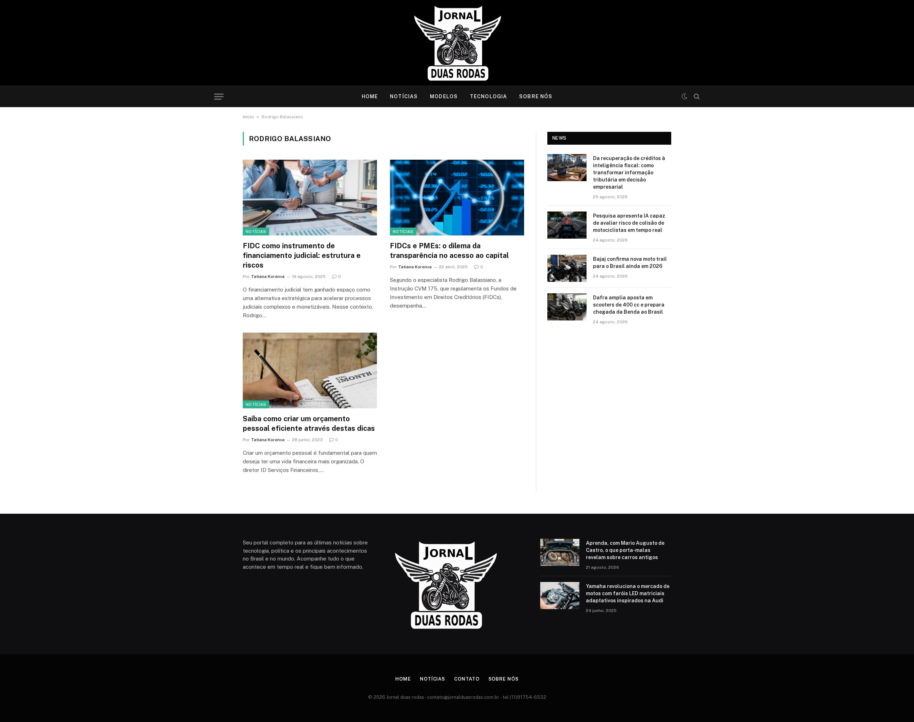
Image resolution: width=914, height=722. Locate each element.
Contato (466, 679)
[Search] (696, 97)
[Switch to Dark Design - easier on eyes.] (684, 96)
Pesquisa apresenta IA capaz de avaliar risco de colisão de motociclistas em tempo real (629, 223)
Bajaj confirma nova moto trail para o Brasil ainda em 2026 (630, 262)
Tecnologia (488, 96)
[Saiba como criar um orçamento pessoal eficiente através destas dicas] (310, 370)
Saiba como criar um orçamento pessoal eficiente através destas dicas (309, 423)
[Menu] (219, 97)
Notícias (404, 96)
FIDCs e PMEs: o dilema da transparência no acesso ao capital (449, 251)
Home (370, 96)
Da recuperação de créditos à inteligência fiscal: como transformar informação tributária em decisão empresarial (629, 172)
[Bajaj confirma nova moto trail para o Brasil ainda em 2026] (567, 268)
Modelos (444, 96)
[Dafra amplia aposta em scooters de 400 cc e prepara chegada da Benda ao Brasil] (567, 306)
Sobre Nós (535, 96)
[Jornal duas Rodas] (457, 43)
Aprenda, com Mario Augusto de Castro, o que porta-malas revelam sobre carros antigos (625, 550)
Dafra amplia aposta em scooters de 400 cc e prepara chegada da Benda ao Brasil (628, 305)
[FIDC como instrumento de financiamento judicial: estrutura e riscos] (310, 197)
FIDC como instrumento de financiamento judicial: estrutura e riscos (302, 255)
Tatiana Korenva (268, 276)
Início (248, 116)
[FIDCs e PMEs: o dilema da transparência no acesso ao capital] (457, 197)
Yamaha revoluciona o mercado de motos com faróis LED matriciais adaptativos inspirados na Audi (627, 593)
